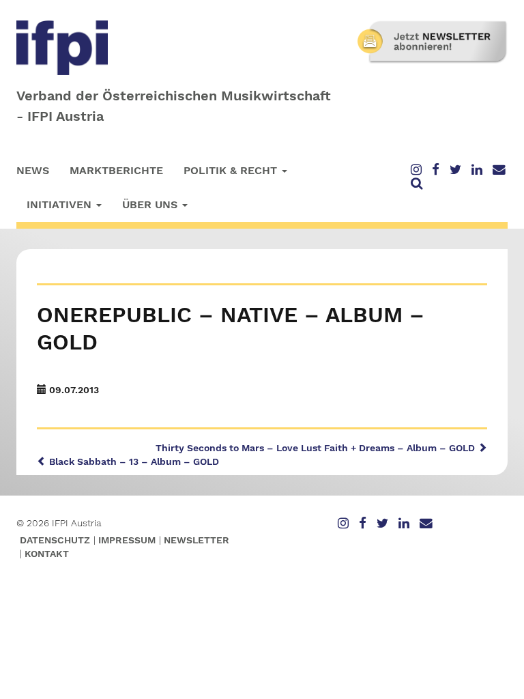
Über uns (151, 204)
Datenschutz (55, 539)
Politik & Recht (232, 170)
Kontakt (47, 553)
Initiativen (61, 204)
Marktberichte (116, 170)
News (32, 170)
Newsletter (196, 539)
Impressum (127, 539)
